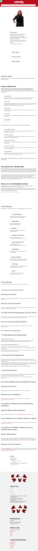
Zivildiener (16, 398)
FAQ (11, 535)
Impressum (12, 546)
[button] (13, 500)
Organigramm (12, 543)
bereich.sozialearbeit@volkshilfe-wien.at (25, 440)
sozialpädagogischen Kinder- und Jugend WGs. (25, 414)
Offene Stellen (28, 307)
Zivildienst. (28, 390)
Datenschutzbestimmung (19, 495)
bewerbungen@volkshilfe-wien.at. (6, 423)
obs (11, 532)
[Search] (36, 5)
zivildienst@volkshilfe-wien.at (5, 399)
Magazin (11, 534)
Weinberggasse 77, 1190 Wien (16, 460)
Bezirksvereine (12, 531)
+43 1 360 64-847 (14, 462)
